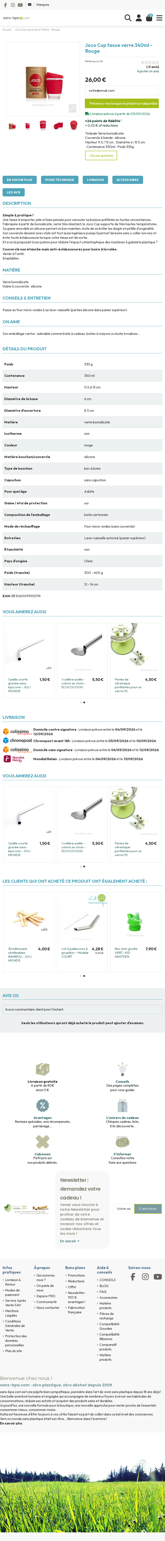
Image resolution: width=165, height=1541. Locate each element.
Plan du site (13, 1351)
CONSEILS (107, 1280)
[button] (81, 702)
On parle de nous (45, 1287)
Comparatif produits (108, 1346)
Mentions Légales (12, 1313)
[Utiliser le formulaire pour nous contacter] (30, 4)
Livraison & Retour (13, 1282)
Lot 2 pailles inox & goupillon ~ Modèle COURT (75, 952)
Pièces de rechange (106, 1315)
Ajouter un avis (148, 71)
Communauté (47, 1302)
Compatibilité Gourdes (109, 1326)
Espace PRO (46, 1296)
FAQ (102, 1291)
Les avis (13, 192)
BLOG (104, 1286)
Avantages (43, 1117)
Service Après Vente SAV (15, 1302)
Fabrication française (76, 1309)
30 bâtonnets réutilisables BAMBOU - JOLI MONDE (20, 954)
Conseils (122, 1081)
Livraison (95, 180)
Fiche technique (59, 180)
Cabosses (43, 1154)
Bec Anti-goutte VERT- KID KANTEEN (126, 952)
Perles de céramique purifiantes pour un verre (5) (128, 685)
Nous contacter (48, 1307)
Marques (42, 4)
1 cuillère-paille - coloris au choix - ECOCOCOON (73, 683)
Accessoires (128, 180)
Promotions (76, 1275)
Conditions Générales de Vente (15, 1325)
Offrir (72, 1287)
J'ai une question (101, 155)
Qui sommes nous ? (46, 1277)
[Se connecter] (139, 18)
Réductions (76, 1281)
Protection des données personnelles (16, 1340)
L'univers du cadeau (122, 1117)
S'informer (122, 1154)
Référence (92, 61)
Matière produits (105, 1305)
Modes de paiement (12, 1292)
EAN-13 (9, 596)
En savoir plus (19, 180)
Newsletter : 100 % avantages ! (77, 1297)
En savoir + (70, 1241)
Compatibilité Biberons (109, 1336)
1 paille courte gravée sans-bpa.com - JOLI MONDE (19, 685)
